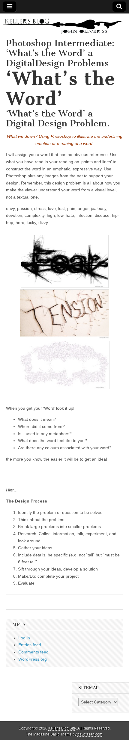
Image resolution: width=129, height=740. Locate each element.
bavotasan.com (89, 734)
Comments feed (33, 652)
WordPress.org (32, 659)
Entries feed (29, 644)
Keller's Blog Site (62, 728)
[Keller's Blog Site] (64, 25)
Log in (24, 637)
